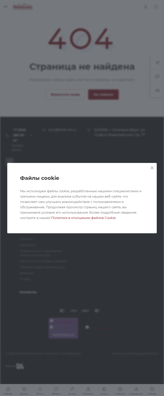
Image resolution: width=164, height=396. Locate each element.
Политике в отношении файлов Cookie (83, 218)
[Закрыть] (152, 168)
